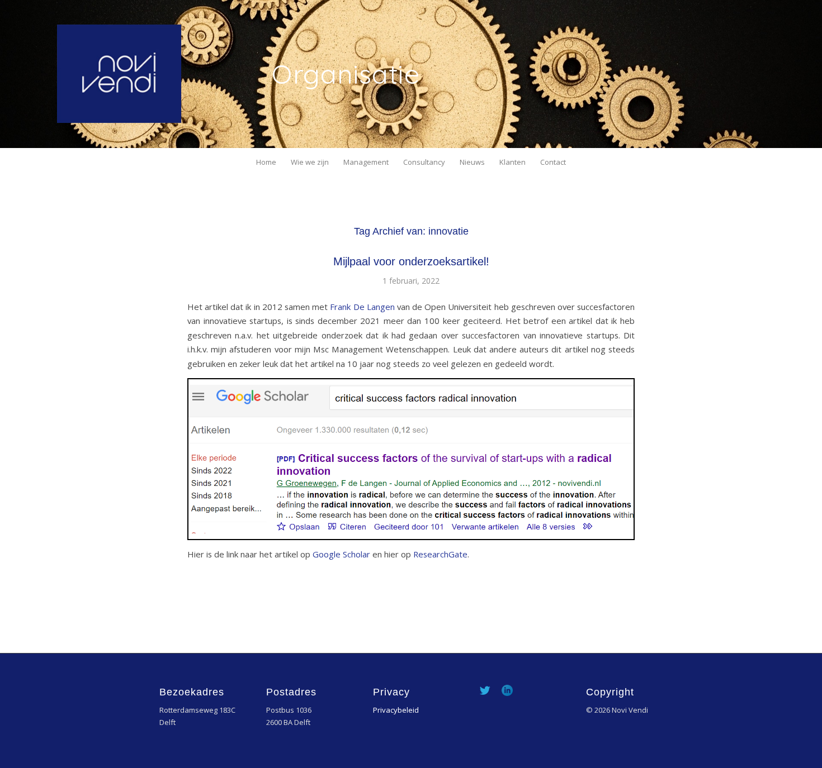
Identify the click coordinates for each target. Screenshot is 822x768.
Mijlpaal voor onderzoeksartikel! (411, 261)
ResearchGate (440, 554)
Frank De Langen (362, 306)
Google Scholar (341, 554)
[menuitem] (266, 162)
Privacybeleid (396, 710)
